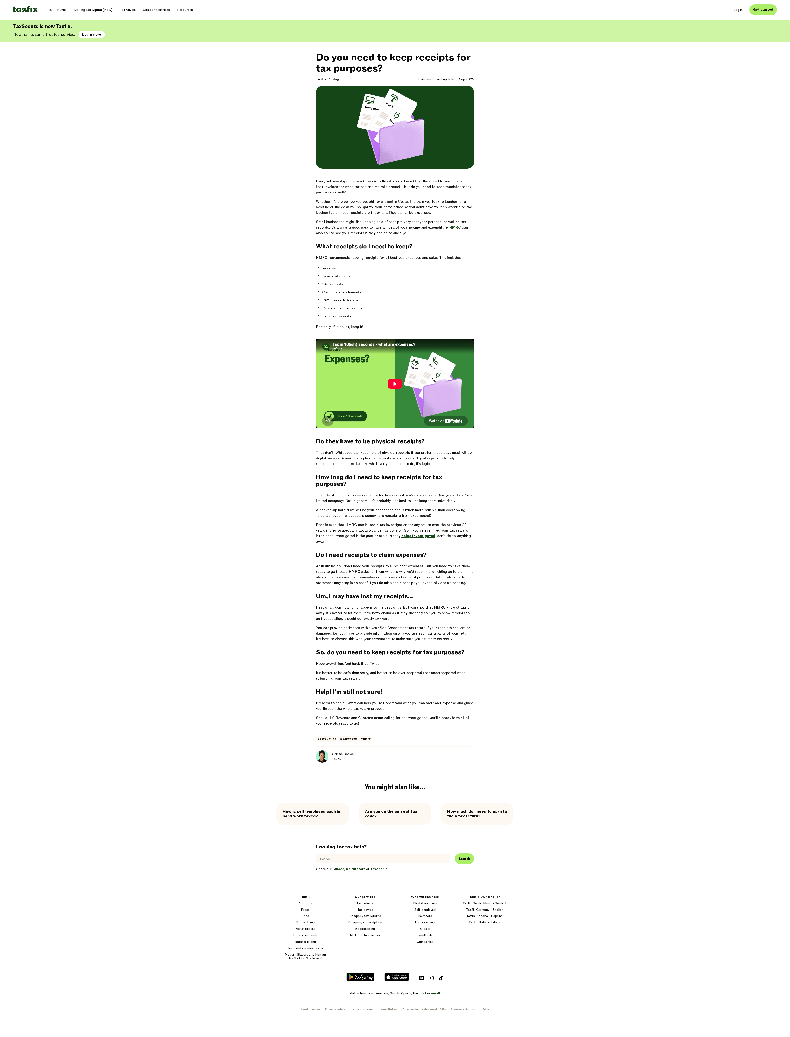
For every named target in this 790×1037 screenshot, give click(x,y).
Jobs (305, 916)
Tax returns (365, 903)
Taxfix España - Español (484, 916)
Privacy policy (335, 1009)
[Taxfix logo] (25, 9)
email (435, 993)
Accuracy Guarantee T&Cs (470, 1009)
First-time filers (425, 903)
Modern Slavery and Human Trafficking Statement (305, 957)
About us (305, 903)
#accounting (326, 739)
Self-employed (425, 910)
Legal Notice (388, 1009)
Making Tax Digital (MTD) (93, 10)
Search (464, 858)
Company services (156, 10)
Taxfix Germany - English (484, 910)
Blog (335, 79)
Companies (425, 942)
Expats (424, 929)
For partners (305, 923)
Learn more (91, 34)
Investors (425, 916)
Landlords (424, 935)
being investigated (418, 536)
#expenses (348, 739)
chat (422, 993)
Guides (338, 869)
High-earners (425, 923)
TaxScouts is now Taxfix (305, 948)
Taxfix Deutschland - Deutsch (484, 903)
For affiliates (305, 929)
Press (305, 910)
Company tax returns (365, 916)
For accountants (305, 935)
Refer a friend (305, 942)
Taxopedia (379, 869)
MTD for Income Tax (365, 935)
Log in (738, 10)
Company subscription (365, 923)
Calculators (355, 869)
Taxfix (321, 79)
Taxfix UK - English (485, 897)
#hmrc (366, 739)
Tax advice (365, 910)
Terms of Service (362, 1009)
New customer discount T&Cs (424, 1009)
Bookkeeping (365, 929)
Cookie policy (310, 1009)
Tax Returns (57, 10)
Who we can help (425, 897)
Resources (185, 10)
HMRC (455, 227)
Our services (365, 897)
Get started (763, 9)
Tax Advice (128, 10)
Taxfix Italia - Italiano (485, 923)
